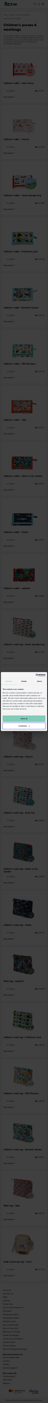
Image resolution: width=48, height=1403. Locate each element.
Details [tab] (24, 681)
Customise (23, 726)
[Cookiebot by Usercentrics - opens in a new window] (35, 675)
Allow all (24, 719)
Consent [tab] (8, 681)
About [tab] (39, 681)
